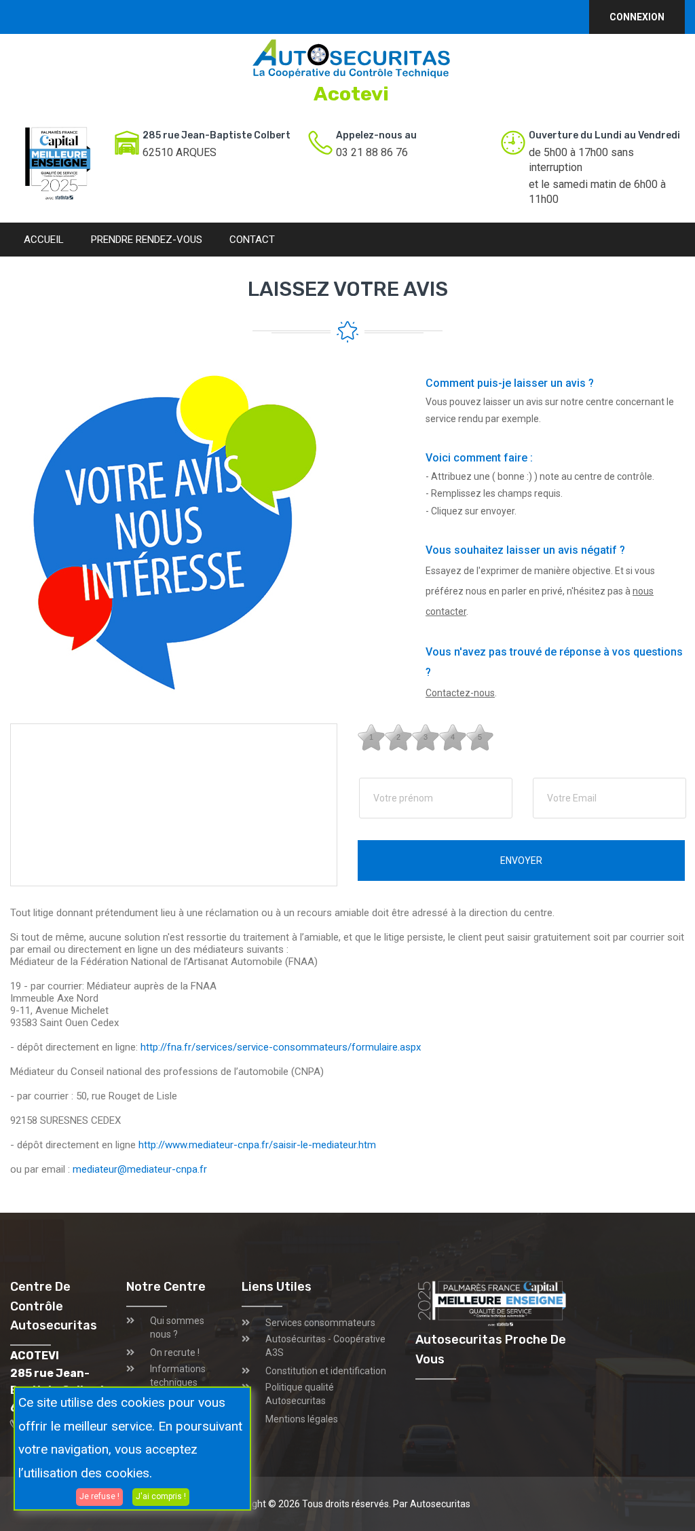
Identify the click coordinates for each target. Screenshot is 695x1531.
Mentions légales (301, 1419)
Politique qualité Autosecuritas (299, 1394)
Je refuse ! (99, 1496)
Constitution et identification (325, 1370)
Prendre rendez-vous (146, 239)
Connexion (636, 17)
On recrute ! (175, 1352)
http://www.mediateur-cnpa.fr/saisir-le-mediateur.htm (257, 1145)
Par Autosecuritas (431, 1503)
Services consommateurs (320, 1322)
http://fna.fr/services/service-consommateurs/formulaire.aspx (280, 1047)
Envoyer (521, 860)
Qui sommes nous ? (177, 1327)
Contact (252, 239)
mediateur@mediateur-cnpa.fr (140, 1169)
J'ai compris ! (161, 1496)
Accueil (44, 239)
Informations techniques (178, 1375)
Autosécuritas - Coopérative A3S (325, 1346)
